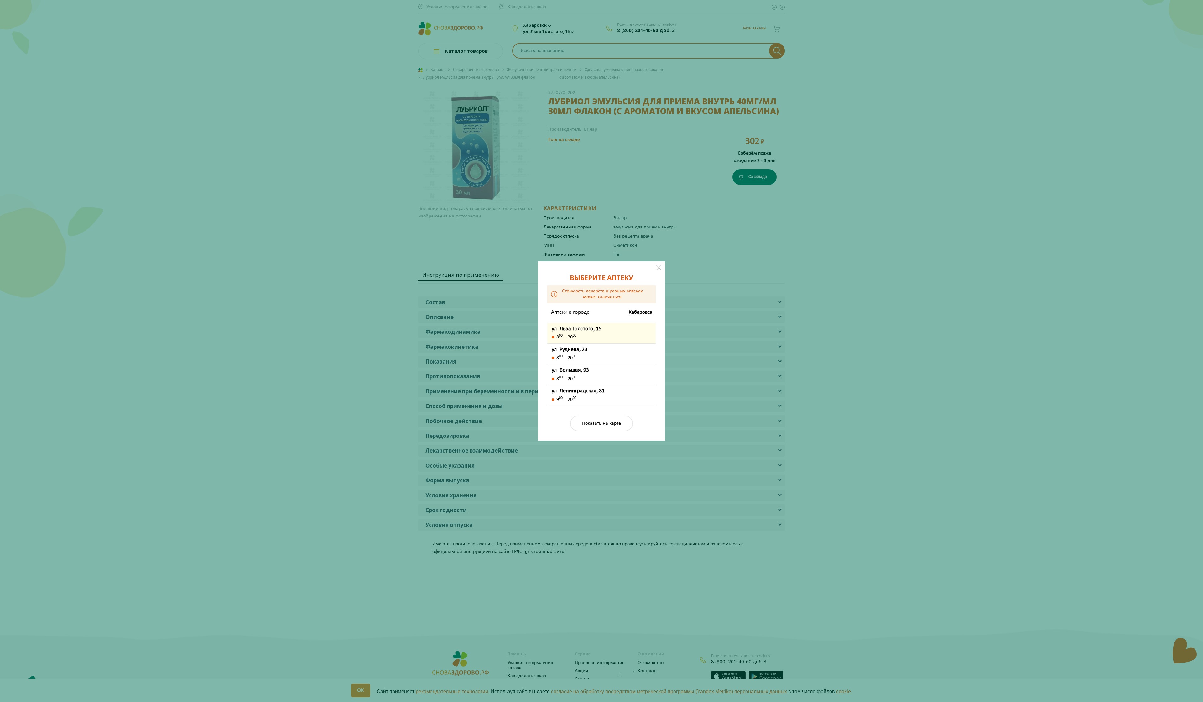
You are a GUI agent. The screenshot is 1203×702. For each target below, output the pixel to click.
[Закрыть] (659, 267)
